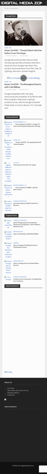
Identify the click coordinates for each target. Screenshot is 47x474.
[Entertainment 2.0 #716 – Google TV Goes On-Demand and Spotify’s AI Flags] (8, 129)
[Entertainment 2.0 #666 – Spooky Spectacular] (8, 191)
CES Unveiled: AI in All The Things (24, 165)
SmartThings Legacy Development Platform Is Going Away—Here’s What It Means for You (26, 224)
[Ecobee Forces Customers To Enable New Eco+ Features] (8, 278)
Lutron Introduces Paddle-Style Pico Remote (25, 204)
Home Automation (19, 201)
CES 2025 (16, 163)
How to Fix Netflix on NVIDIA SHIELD (25, 234)
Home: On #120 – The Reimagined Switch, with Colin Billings (22, 85)
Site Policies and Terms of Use (17, 390)
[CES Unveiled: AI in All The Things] (8, 172)
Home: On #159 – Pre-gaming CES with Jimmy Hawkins (27, 143)
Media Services (18, 261)
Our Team (10, 388)
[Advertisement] (23, 345)
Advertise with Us (13, 393)
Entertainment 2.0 (19, 122)
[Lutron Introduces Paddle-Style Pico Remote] (8, 206)
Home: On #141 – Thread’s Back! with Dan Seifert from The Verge (23, 51)
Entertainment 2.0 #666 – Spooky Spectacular (25, 188)
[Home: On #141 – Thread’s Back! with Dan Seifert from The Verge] (23, 32)
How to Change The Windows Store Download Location (25, 246)
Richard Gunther (11, 56)
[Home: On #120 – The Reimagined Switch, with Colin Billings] (23, 78)
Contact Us (11, 395)
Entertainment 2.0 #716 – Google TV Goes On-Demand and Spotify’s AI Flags (26, 125)
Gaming (16, 243)
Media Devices (18, 231)
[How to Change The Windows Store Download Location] (8, 250)
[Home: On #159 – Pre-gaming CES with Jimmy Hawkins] (8, 149)
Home (6, 8)
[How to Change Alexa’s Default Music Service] (8, 267)
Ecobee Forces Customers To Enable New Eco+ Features (27, 280)
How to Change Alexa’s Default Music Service (26, 264)
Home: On (7, 48)
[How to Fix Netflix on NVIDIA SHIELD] (8, 235)
